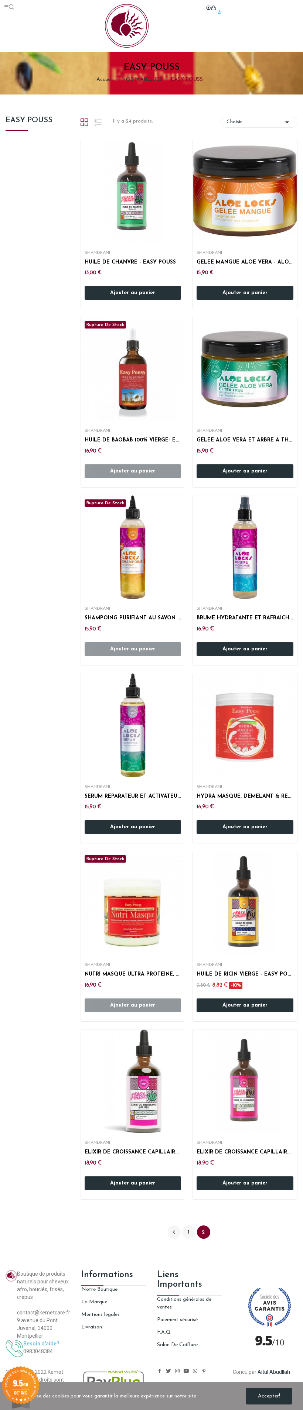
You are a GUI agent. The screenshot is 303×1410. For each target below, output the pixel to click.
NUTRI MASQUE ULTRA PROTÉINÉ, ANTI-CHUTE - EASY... (133, 974)
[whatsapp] (195, 1371)
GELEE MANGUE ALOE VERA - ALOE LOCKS (245, 262)
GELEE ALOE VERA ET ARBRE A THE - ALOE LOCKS (245, 440)
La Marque (94, 1302)
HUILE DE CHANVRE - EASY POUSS (130, 262)
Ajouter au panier (132, 293)
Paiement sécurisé (177, 1320)
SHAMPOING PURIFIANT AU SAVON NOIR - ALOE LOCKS (133, 618)
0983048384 (38, 1351)
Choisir (259, 122)
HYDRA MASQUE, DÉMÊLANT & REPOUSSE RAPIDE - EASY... (245, 796)
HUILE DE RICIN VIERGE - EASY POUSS (245, 974)
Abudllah (279, 1372)
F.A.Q (164, 1332)
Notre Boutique (99, 1289)
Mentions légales (100, 1314)
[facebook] (159, 1371)
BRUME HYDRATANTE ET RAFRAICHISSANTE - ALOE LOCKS (245, 618)
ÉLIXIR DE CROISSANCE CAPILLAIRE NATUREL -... (133, 1152)
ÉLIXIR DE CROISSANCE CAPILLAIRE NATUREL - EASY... (245, 1152)
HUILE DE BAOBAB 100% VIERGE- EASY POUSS (133, 440)
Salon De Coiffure (177, 1345)
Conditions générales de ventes (184, 1303)
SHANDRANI (97, 253)
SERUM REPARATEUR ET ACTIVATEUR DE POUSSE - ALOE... (133, 796)
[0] (213, 7)
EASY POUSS (29, 120)
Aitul (263, 1372)
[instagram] (177, 1371)
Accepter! (269, 1396)
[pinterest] (204, 1371)
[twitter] (168, 1371)
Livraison (91, 1327)
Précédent (174, 1232)
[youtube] (186, 1371)
